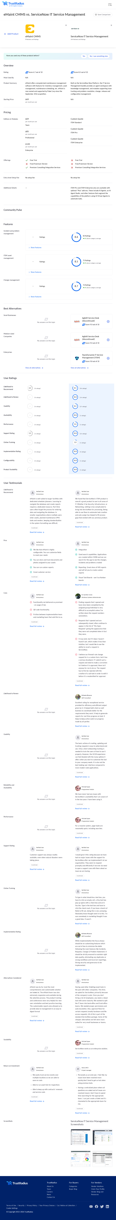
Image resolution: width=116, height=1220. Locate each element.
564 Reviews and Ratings (78, 39)
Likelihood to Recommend (8, 388)
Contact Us (51, 1197)
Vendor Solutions (97, 1186)
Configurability (9, 460)
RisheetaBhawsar (87, 695)
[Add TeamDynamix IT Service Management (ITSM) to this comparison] (108, 358)
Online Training (9, 442)
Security (21, 1206)
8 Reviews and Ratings (32, 39)
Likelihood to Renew (11, 397)
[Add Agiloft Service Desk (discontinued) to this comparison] (108, 321)
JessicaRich (85, 1067)
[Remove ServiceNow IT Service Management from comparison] (111, 25)
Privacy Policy (32, 1206)
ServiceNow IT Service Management (89, 36)
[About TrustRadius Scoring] (27, 72)
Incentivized (34, 528)
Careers (50, 1192)
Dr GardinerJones (87, 595)
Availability (8, 415)
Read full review (36, 532)
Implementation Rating (12, 451)
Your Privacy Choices (47, 1206)
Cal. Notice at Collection (66, 1206)
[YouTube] (91, 1206)
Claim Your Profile (97, 1189)
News (49, 1195)
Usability (7, 406)
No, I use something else (99, 56)
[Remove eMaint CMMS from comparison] (66, 25)
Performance (8, 424)
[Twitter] (102, 1206)
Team (49, 1189)
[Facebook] (96, 1206)
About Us (50, 1186)
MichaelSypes (86, 787)
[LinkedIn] (107, 1206)
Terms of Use (11, 1206)
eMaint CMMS (33, 36)
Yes (84, 56)
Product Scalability (10, 470)
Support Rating (9, 433)
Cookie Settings (12, 1208)
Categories (73, 1186)
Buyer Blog (73, 1189)
